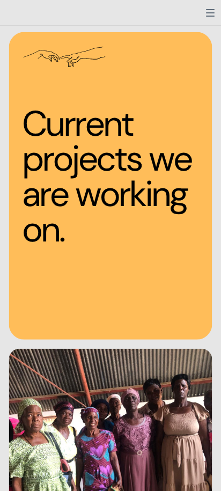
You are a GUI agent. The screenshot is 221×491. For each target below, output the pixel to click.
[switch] (210, 12)
